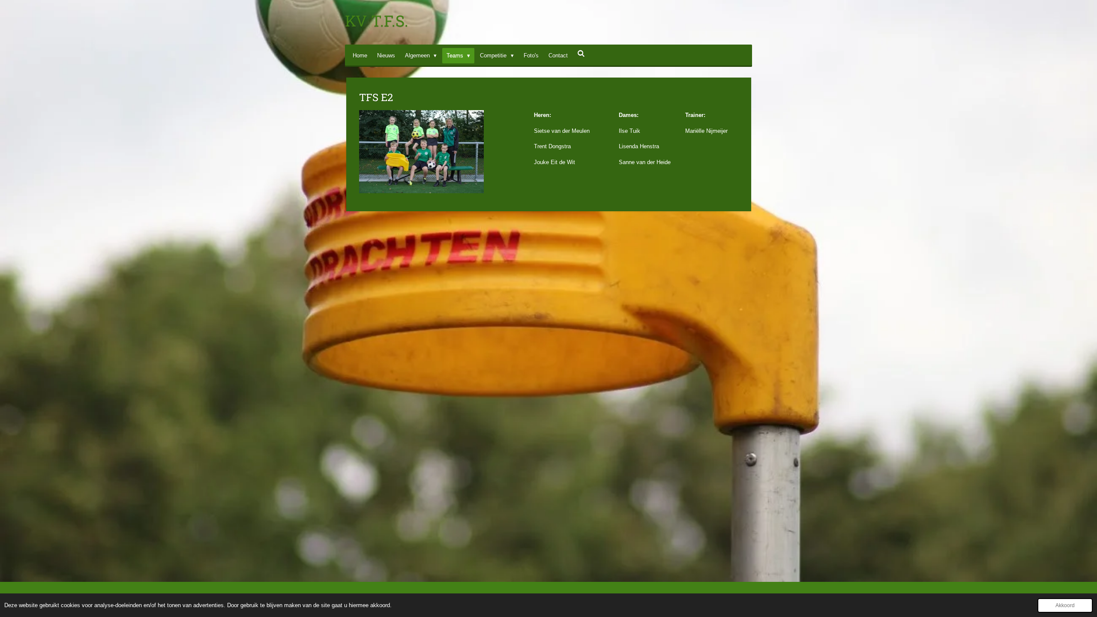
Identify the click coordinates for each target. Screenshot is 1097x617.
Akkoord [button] (1065, 605)
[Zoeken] (581, 54)
